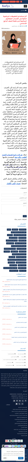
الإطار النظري (15, 229)
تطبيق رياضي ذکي (21, 354)
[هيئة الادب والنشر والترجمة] (8, 441)
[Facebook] (25, 400)
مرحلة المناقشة (23, 229)
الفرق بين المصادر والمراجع (21, 322)
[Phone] (19, 404)
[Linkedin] (20, 400)
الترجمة (9, 229)
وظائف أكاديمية (11, 262)
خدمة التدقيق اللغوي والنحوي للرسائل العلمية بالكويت (16, 279)
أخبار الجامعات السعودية (21, 262)
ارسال (25, 216)
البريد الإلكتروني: (23, 198)
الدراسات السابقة (22, 237)
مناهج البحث (6, 251)
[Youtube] (14, 400)
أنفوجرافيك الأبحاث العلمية (20, 243)
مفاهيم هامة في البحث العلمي (20, 235)
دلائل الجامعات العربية (21, 248)
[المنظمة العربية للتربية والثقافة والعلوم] (13, 441)
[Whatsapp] (22, 404)
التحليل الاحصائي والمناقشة (10, 248)
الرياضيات (23, 356)
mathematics (9, 362)
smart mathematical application (9, 359)
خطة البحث (10, 235)
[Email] (16, 404)
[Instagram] (17, 400)
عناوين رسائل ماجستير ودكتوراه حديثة (19, 232)
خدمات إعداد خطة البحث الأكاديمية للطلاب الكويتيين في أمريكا (15, 306)
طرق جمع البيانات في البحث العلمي (20, 342)
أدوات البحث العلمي (13, 237)
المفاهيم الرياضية (11, 354)
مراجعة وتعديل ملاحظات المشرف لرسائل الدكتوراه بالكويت (15, 284)
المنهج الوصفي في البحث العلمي (20, 332)
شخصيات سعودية (22, 265)
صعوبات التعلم (22, 359)
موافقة (20, 458)
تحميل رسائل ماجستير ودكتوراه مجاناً (19, 246)
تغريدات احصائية (13, 265)
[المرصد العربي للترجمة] (15, 441)
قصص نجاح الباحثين (14, 270)
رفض (5, 458)
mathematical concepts (20, 362)
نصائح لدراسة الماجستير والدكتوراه (19, 254)
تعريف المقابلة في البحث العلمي (20, 327)
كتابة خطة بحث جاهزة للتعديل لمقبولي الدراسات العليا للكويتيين (15, 294)
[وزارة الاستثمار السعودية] (21, 441)
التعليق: (25, 203)
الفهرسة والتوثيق (22, 240)
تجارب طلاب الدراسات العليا (12, 240)
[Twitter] (22, 400)
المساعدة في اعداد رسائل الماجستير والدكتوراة (17, 259)
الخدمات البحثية (23, 270)
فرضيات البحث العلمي (22, 317)
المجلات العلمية (23, 251)
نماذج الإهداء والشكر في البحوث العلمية (19, 337)
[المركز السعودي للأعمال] (19, 441)
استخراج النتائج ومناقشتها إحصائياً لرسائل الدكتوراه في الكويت (15, 289)
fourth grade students (20, 365)
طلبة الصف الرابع (14, 356)
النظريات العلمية (10, 243)
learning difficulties (9, 365)
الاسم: (25, 192)
